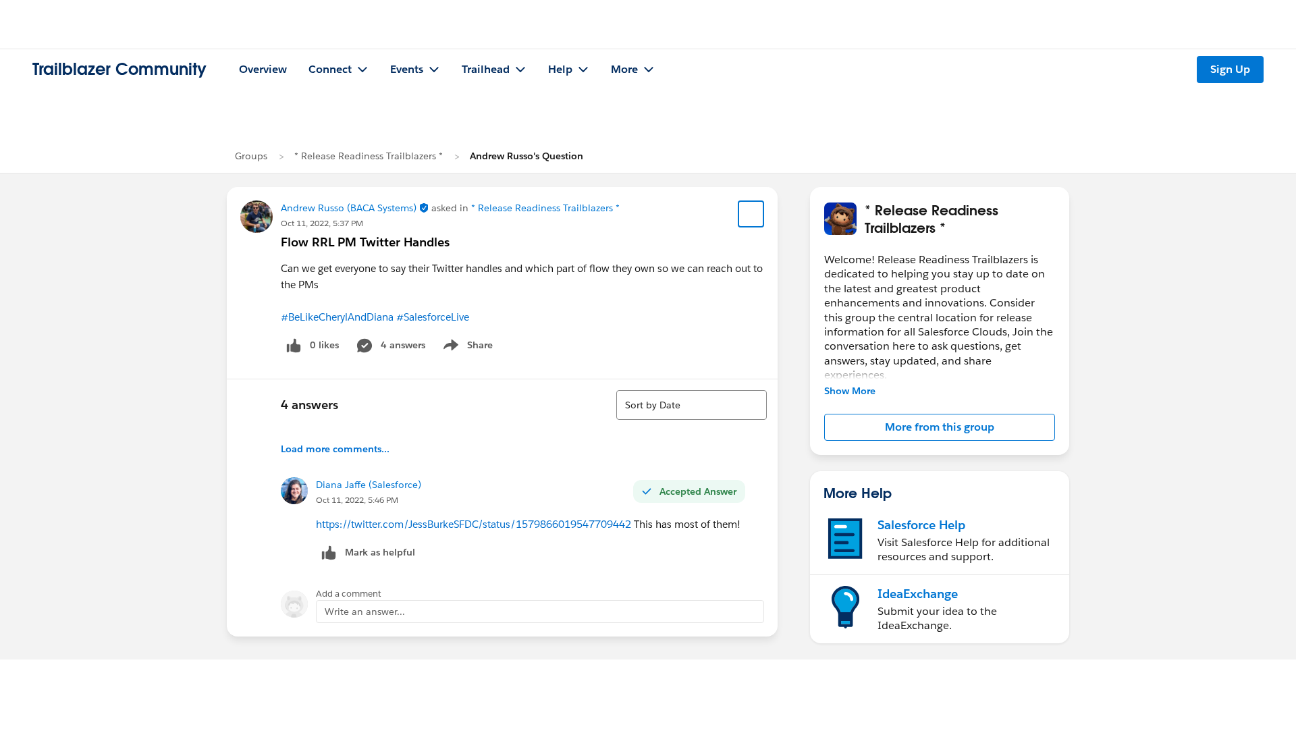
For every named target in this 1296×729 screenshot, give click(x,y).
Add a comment (348, 593)
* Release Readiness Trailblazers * (368, 156)
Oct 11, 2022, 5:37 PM (322, 223)
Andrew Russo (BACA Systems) (356, 208)
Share (466, 347)
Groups (251, 156)
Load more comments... (335, 449)
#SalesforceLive (432, 316)
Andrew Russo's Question (526, 156)
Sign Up (1230, 69)
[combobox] (691, 405)
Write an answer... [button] (365, 611)
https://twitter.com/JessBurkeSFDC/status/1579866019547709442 (473, 524)
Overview (263, 69)
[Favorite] (751, 214)
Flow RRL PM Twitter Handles (365, 242)
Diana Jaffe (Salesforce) (368, 485)
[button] (939, 427)
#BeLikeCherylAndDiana (337, 316)
